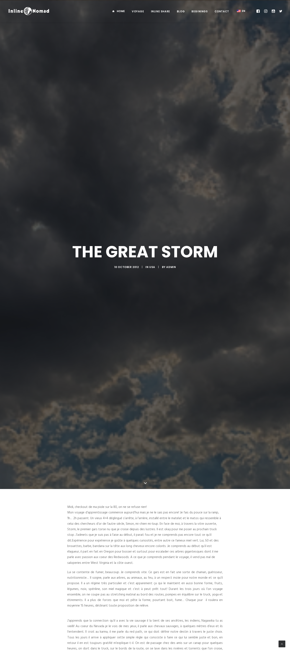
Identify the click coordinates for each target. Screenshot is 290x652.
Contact (222, 11)
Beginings (199, 11)
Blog (181, 11)
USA (152, 267)
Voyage (138, 11)
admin (171, 267)
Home (121, 11)
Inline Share (160, 11)
